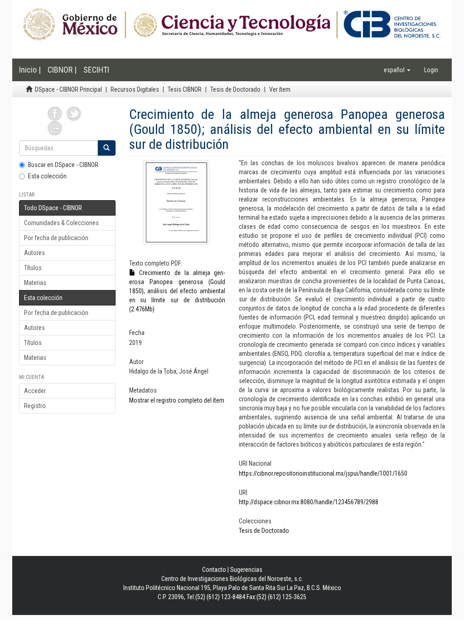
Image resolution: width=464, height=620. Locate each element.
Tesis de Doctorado (235, 89)
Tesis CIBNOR (185, 89)
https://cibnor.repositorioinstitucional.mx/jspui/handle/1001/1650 (323, 473)
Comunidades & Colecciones (61, 222)
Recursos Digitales (135, 89)
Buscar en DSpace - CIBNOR (63, 164)
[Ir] (106, 148)
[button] (397, 70)
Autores (34, 252)
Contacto (214, 569)
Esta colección (47, 176)
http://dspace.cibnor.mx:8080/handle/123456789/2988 (308, 502)
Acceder (35, 390)
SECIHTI (96, 69)
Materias (35, 282)
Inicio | (30, 69)
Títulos (33, 267)
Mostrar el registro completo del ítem (176, 400)
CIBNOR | (62, 69)
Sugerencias (246, 569)
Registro (35, 405)
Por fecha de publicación (56, 237)
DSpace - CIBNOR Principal (68, 89)
